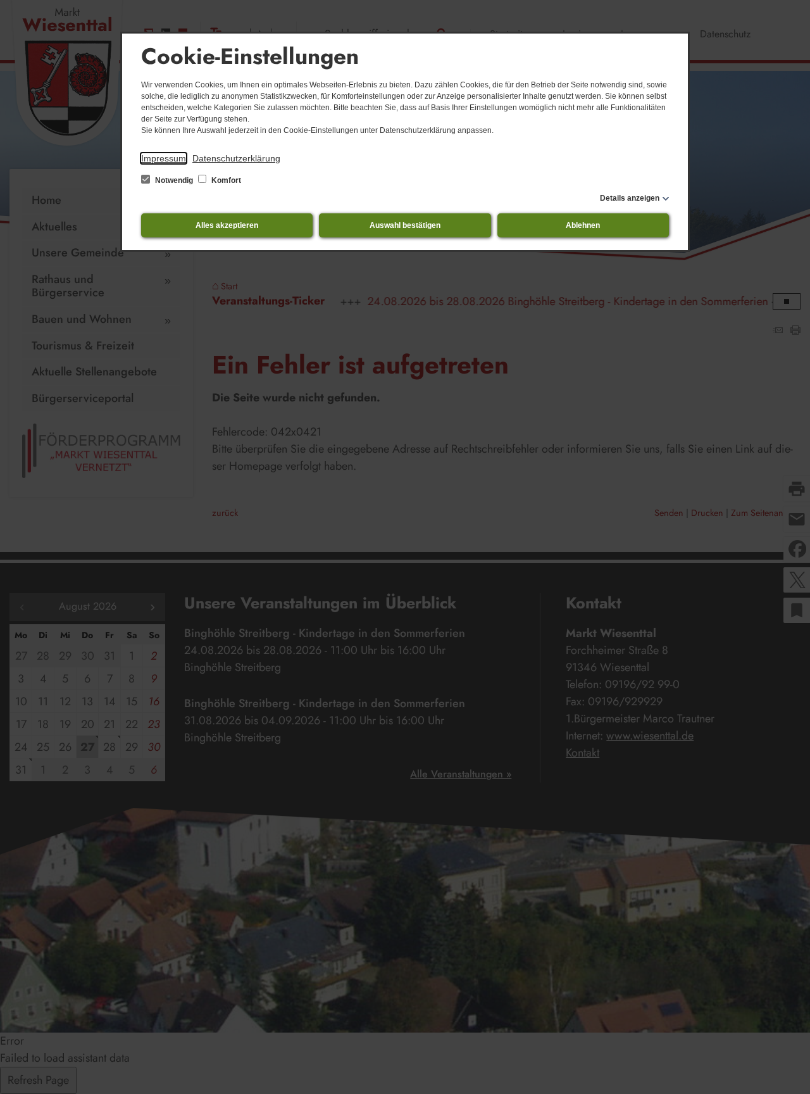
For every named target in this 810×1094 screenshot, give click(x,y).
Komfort (225, 180)
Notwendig (174, 180)
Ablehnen (583, 225)
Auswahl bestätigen (405, 225)
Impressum (163, 158)
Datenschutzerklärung (236, 158)
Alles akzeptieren (227, 225)
